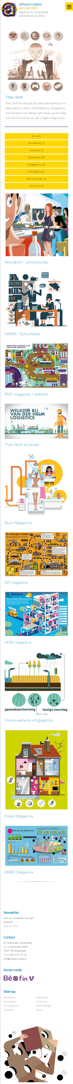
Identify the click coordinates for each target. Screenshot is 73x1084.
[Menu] (69, 6)
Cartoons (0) (36, 150)
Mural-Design (44, 1005)
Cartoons (9, 1010)
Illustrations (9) (36, 157)
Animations (10, 997)
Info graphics (11, 1005)
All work (36, 136)
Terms (39, 1010)
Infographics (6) (36, 164)
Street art (41, 1001)
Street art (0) (36, 186)
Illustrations (10, 1001)
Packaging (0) (36, 171)
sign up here (11, 926)
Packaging (42, 997)
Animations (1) (36, 143)
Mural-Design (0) (36, 179)
